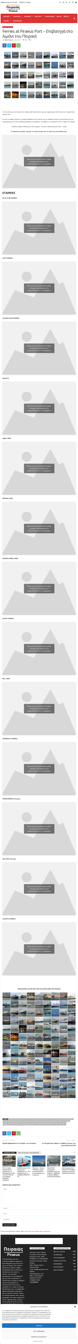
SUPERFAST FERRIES (19, 1122)
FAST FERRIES (55, 1119)
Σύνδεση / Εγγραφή (24, 2)
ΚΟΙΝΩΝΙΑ (27, 16)
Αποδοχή (39, 1325)
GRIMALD (70, 1119)
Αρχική (4, 25)
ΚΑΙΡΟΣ (59, 16)
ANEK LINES (23, 1119)
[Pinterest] (14, 45)
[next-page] (74, 1153)
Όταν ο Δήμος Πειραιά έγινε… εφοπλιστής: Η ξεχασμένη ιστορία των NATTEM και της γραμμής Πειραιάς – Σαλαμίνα (8, 1174)
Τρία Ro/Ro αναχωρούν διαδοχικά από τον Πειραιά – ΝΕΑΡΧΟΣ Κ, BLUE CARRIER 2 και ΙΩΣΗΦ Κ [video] (53, 1172)
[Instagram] (63, 2)
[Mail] (66, 2)
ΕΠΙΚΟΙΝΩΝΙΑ (17, 21)
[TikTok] (69, 2)
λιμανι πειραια (45, 1122)
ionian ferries (17, 1121)
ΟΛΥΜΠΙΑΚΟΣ (58, 1255)
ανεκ (27, 1122)
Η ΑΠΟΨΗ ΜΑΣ (50, 16)
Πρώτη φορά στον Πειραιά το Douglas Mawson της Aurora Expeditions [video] (68, 1170)
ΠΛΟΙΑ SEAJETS (55, 1124)
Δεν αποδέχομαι (39, 1331)
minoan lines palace (49, 1121)
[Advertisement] (51, 8)
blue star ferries (32, 1119)
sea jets (5, 1122)
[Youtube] (76, 2)
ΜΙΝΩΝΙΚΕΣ (28, 1124)
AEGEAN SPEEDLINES (14, 1119)
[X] (73, 2)
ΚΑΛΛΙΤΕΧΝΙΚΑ (58, 1267)
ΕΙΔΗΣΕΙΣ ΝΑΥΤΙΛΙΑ (12, 25)
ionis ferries (26, 1121)
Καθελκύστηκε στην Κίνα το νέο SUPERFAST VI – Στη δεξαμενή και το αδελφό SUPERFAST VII (23, 1172)
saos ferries (66, 1121)
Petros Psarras (9, 40)
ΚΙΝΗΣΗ (66, 16)
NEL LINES (58, 1121)
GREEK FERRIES (63, 1119)
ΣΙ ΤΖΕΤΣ (63, 1124)
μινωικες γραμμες (8, 1124)
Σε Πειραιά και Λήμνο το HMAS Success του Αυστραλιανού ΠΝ (59, 1144)
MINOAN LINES (39, 1121)
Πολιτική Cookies (38, 1341)
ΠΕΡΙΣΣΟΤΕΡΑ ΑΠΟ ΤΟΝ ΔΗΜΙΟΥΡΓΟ (28, 1152)
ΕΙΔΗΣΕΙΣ (6, 16)
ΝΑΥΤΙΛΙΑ (38, 16)
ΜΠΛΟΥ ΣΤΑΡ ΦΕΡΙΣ (45, 1124)
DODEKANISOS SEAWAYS (44, 1119)
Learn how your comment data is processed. (38, 1231)
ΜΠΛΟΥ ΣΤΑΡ (35, 1124)
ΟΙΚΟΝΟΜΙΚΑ (58, 1264)
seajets (11, 1122)
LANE (32, 1121)
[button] (75, 1307)
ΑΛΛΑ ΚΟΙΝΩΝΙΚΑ (59, 1258)
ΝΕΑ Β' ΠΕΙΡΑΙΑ (58, 1270)
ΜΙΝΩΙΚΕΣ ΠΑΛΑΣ (19, 1124)
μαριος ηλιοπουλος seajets (58, 1122)
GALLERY (6, 21)
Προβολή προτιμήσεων (39, 1337)
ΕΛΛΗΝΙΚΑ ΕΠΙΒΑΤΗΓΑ (35, 1122)
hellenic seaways (7, 1121)
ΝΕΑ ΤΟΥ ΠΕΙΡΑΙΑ (59, 1252)
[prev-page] (72, 1153)
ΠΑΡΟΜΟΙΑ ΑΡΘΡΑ (9, 1152)
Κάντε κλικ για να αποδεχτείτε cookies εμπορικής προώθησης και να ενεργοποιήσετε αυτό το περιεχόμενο (39, 161)
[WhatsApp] (18, 45)
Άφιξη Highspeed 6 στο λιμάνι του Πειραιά (19, 1143)
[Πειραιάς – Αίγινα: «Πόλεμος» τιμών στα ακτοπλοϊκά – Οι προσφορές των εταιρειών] (39, 1161)
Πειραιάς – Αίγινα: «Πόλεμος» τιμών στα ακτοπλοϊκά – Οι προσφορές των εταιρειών (38, 1171)
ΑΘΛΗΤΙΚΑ (16, 16)
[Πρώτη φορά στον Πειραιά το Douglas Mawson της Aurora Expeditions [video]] (68, 1161)
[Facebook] (60, 2)
